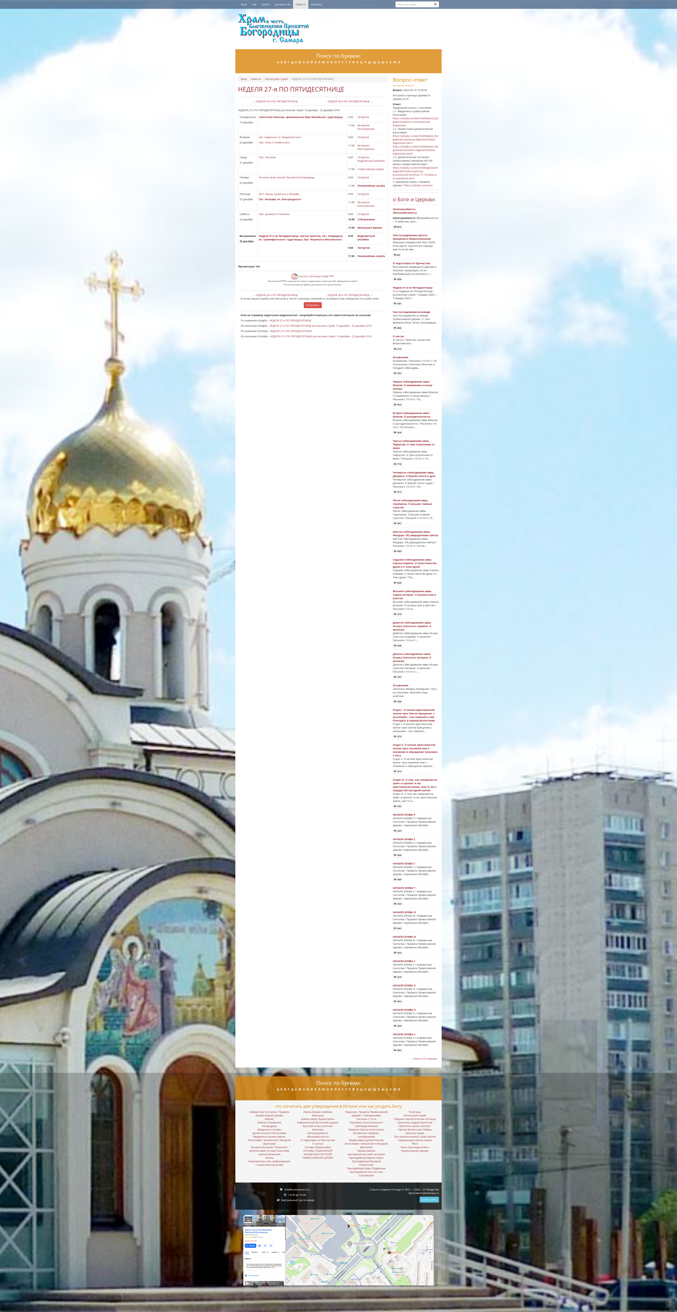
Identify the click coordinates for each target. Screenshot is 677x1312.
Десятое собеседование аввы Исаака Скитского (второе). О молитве (412, 657)
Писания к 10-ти (366, 1119)
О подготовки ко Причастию (411, 263)
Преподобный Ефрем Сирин (366, 1157)
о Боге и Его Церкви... (426, 1058)
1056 (398, 279)
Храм (244, 4)
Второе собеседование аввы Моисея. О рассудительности (411, 414)
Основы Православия (318, 1147)
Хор (254, 4)
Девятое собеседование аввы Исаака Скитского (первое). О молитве (412, 626)
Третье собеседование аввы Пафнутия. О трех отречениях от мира (414, 444)
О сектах (398, 336)
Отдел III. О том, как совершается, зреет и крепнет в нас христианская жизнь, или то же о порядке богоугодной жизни (415, 785)
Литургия (363, 117)
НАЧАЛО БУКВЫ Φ (404, 912)
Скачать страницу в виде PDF (315, 276)
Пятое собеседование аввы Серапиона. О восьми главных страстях (412, 504)
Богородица (269, 1126)
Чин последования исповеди (411, 312)
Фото (415, 1143)
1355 (398, 903)
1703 (398, 806)
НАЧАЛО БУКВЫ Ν (404, 936)
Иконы (269, 1157)
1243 (398, 830)
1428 (398, 432)
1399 (398, 1025)
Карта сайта (429, 1199)
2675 (398, 226)
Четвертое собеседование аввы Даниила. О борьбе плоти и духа (414, 474)
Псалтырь (415, 1112)
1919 (398, 404)
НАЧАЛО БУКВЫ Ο (404, 985)
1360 (398, 701)
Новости (301, 4)
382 (398, 254)
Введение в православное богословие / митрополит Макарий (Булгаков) (269, 1140)
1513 (398, 492)
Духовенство (282, 4)
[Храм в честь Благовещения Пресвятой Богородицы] (338, 29)
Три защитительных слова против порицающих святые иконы (415, 1138)
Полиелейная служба (371, 185)
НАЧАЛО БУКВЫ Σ (404, 839)
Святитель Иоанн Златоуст (414, 1126)
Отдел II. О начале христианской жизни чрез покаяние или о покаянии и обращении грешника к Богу (415, 750)
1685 (398, 551)
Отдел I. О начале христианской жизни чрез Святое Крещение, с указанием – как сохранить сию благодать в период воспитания (414, 715)
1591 (398, 523)
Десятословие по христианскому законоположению (269, 1152)
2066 (398, 328)
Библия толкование (269, 1122)
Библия (269, 1119)
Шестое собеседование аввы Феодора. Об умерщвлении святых (415, 533)
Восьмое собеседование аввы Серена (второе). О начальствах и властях (414, 595)
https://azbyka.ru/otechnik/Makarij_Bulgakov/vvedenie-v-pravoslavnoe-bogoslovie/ (415, 122)
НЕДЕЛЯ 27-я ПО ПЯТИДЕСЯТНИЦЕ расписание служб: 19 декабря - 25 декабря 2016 (320, 325)
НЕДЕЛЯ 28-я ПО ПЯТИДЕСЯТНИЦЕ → (350, 101)
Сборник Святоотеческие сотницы (415, 1119)
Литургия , (364, 157)
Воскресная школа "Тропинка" (269, 1147)
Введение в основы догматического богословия (269, 1131)
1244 (398, 952)
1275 (398, 736)
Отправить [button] (312, 305)
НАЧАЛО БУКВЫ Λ (404, 1034)
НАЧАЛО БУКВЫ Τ (404, 863)
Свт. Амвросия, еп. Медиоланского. (280, 137)
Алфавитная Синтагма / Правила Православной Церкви (269, 1113)
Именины (318, 1115)
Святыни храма (414, 1133)
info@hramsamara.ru (297, 1189)
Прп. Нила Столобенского (274, 142)
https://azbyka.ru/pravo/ (418, 185)
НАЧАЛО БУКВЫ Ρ (404, 814)
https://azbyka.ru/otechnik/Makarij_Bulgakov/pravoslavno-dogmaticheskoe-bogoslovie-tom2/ (415, 150)
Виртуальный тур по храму (297, 1200)
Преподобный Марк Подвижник (366, 1168)
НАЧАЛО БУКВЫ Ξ (404, 961)
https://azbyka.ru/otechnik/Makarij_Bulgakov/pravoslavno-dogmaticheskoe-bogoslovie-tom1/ (415, 139)
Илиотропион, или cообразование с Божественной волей (269, 1163)
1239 (398, 977)
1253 (398, 1001)
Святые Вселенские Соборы (415, 1129)
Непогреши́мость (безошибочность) (405, 210)
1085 (398, 1050)
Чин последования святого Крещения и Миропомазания (412, 237)
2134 (398, 348)
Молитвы (318, 1129)
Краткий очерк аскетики (318, 1126)
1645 (398, 582)
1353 (398, 373)
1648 (398, 645)
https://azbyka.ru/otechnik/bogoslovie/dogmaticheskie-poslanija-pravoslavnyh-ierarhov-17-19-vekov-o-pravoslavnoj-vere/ (415, 173)
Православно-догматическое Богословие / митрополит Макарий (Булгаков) (366, 1143)
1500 (398, 855)
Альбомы (316, 4)
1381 (398, 303)
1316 (398, 771)
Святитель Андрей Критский (414, 1122)
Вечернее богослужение (366, 127)
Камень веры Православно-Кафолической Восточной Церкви (317, 1120)
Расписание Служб (276, 79)
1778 (398, 464)
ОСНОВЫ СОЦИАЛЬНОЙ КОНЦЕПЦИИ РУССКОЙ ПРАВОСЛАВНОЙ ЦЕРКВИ (317, 1154)
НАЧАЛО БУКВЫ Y (404, 888)
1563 (398, 928)
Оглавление (400, 357)
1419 (398, 614)
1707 (398, 677)
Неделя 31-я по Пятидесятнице (412, 287)
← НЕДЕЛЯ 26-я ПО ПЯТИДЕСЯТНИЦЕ (275, 101)
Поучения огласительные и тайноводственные (366, 1124)
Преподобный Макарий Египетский (366, 1163)
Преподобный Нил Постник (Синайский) (366, 1173)
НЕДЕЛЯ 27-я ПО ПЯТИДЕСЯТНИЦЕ (290, 320)
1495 (398, 879)
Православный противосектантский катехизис (366, 1152)
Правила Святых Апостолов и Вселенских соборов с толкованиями (366, 1133)
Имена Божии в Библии (317, 1112)
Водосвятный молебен (371, 160)
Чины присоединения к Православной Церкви (414, 1148)
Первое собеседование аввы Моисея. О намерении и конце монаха (412, 385)
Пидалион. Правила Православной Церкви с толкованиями (366, 1113)
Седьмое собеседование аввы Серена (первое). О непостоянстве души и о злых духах (415, 563)
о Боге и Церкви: (414, 199)
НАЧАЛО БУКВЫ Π (404, 1009)
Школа (266, 4)
